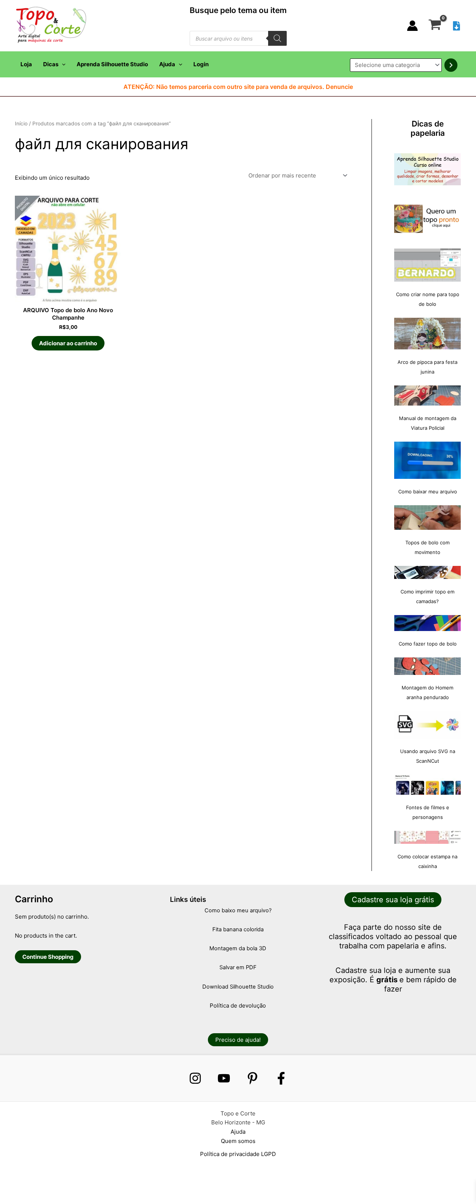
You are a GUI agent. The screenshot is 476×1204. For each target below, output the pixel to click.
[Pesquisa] (277, 38)
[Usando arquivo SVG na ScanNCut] (427, 725)
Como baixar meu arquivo (427, 491)
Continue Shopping (48, 956)
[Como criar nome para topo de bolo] (427, 265)
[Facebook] (281, 1078)
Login (201, 64)
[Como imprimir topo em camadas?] (427, 572)
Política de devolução (238, 1005)
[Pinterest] (252, 1078)
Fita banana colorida (238, 929)
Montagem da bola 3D (237, 948)
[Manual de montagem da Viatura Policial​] (427, 395)
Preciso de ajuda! (238, 1039)
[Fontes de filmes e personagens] (427, 785)
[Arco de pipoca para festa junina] (427, 333)
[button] (61, 64)
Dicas (50, 64)
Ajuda (167, 64)
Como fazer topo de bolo (428, 644)
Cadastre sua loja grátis (393, 899)
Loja (26, 64)
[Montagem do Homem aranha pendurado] (427, 666)
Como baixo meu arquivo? (238, 910)
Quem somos (238, 1140)
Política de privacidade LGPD (238, 1153)
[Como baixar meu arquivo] (427, 460)
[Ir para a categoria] (450, 65)
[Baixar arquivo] (456, 26)
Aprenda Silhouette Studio (112, 64)
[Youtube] (224, 1078)
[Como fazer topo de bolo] (427, 623)
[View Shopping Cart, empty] (434, 25)
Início (21, 124)
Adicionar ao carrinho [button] (68, 343)
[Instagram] (195, 1078)
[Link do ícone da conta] (412, 25)
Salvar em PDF (238, 967)
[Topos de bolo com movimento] (427, 517)
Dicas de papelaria (428, 128)
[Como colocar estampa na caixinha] (427, 837)
